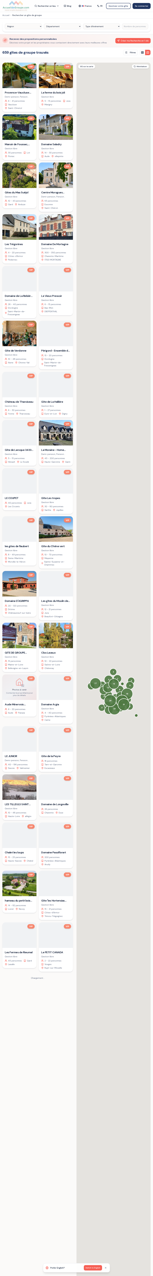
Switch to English (93, 1268)
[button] (136, 715)
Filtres (133, 52)
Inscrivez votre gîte (118, 6)
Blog (69, 6)
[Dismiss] (105, 1268)
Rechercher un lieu (47, 6)
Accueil (5, 15)
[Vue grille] (142, 52)
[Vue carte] (147, 52)
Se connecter (141, 6)
